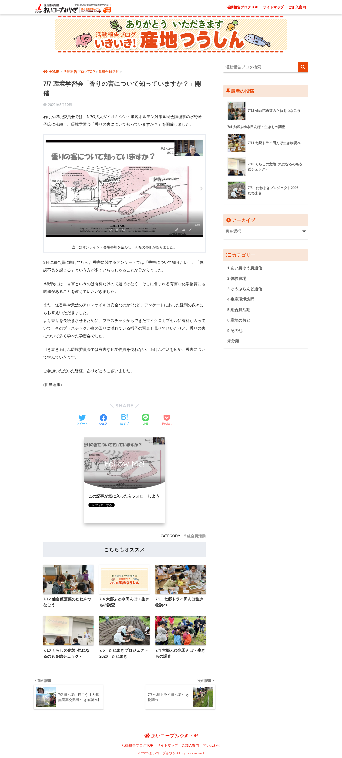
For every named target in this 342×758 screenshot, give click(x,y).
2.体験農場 (236, 278)
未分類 (233, 341)
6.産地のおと (238, 320)
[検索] (303, 67)
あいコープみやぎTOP (174, 735)
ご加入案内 (297, 7)
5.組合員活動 (195, 536)
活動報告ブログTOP (242, 7)
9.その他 (234, 330)
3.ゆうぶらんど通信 (244, 289)
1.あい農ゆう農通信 (244, 268)
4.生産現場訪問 (240, 299)
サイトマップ (273, 7)
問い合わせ (211, 745)
